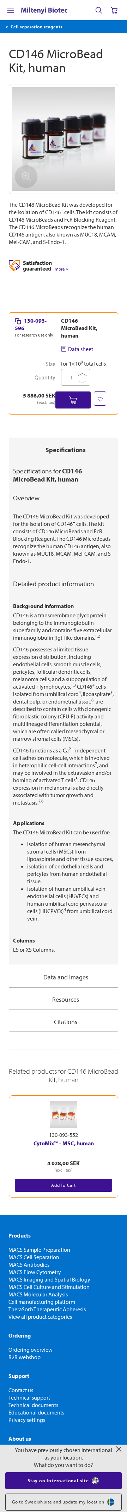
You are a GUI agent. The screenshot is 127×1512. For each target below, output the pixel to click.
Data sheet (80, 348)
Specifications (66, 450)
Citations (65, 1022)
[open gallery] (63, 139)
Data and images (65, 977)
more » (61, 269)
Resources (65, 999)
